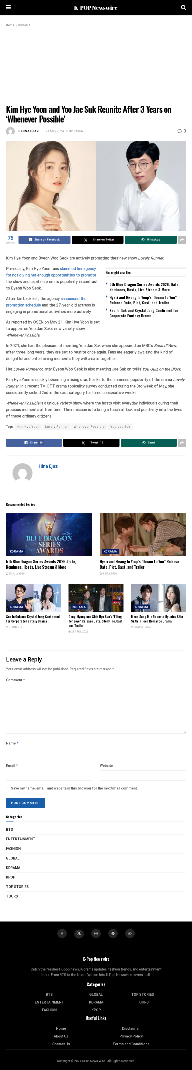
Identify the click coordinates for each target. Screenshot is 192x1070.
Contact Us (61, 1044)
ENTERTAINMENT (20, 839)
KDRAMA (24, 25)
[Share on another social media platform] (182, 240)
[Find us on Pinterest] (113, 933)
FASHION (13, 848)
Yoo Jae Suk (120, 426)
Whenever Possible (89, 426)
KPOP (10, 877)
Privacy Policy (131, 1036)
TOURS (12, 896)
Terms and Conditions (131, 1044)
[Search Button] (183, 7)
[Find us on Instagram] (96, 933)
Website (106, 765)
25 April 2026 (79, 632)
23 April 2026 (142, 627)
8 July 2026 (109, 574)
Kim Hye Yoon (29, 426)
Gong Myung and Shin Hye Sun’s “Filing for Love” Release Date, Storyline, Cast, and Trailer (95, 621)
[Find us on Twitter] (79, 934)
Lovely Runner (56, 426)
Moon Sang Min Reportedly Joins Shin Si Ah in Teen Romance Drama (157, 619)
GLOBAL (13, 858)
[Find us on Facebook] (62, 933)
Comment (15, 680)
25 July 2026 (16, 574)
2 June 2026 (16, 627)
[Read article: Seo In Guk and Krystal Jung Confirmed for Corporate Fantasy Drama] (33, 598)
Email (12, 765)
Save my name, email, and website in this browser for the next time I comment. (74, 788)
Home (10, 25)
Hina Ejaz (30, 131)
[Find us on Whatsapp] (130, 933)
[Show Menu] (8, 7)
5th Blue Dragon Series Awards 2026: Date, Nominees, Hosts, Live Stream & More (145, 287)
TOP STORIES (17, 887)
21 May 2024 (55, 131)
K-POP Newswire (96, 7)
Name (12, 743)
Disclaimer (131, 1028)
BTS (9, 829)
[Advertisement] (96, 65)
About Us (61, 1036)
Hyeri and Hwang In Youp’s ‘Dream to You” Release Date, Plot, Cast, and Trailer (143, 299)
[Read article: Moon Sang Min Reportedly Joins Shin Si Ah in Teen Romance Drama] (158, 598)
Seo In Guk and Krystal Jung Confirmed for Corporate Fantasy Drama (144, 313)
